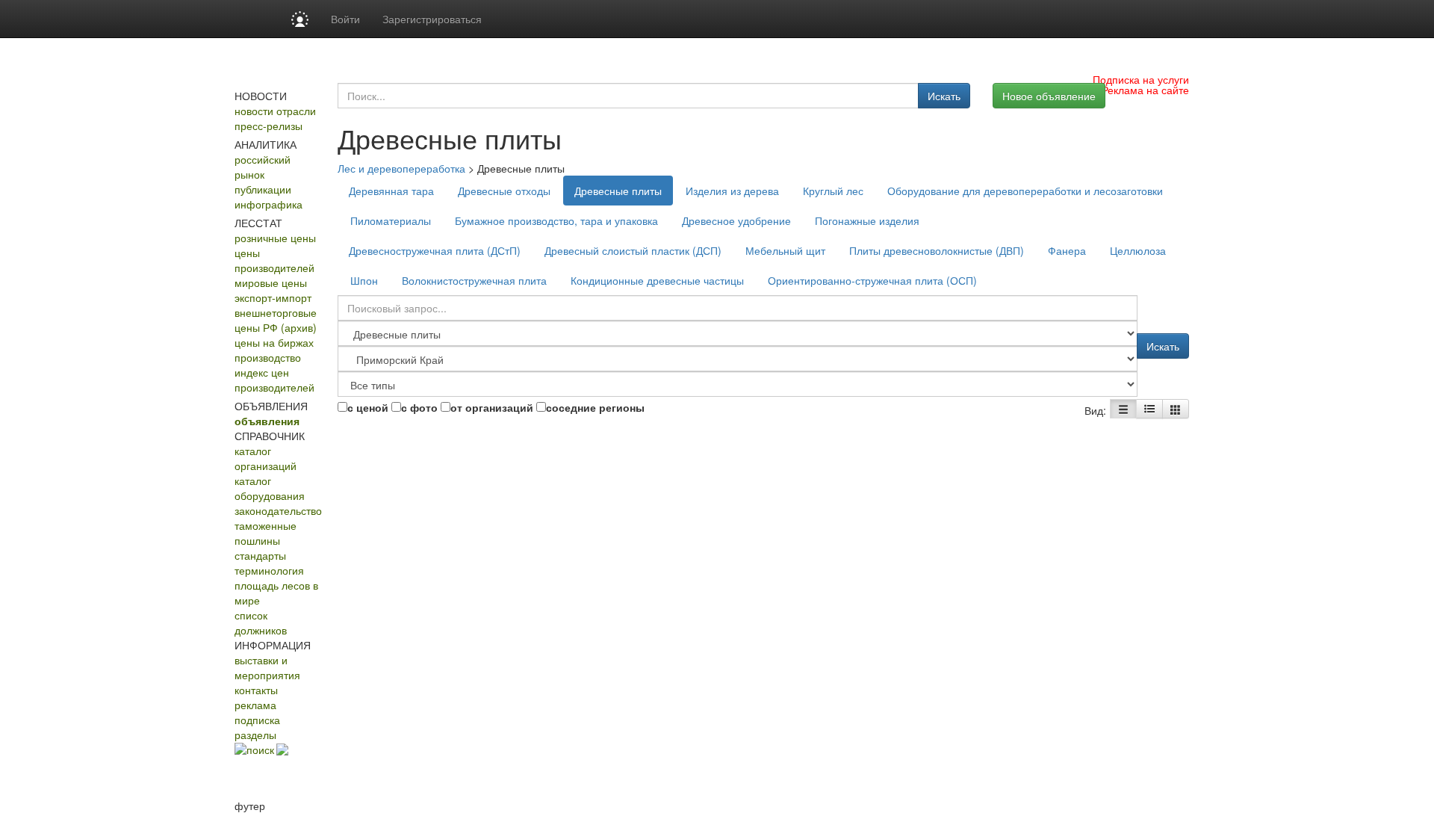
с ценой (367, 407)
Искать (944, 95)
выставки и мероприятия (267, 667)
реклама (255, 704)
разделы (255, 734)
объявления (267, 420)
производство (268, 357)
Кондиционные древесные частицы (657, 280)
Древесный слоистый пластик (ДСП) (632, 250)
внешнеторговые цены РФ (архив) (276, 320)
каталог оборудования (270, 488)
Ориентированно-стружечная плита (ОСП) (872, 280)
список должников (261, 622)
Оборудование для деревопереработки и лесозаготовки (1025, 190)
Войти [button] (345, 18)
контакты (256, 689)
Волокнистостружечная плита (474, 280)
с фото (419, 407)
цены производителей (274, 260)
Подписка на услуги (1141, 79)
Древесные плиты (618, 190)
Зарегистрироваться (432, 18)
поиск (260, 749)
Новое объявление (1049, 95)
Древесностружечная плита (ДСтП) (435, 250)
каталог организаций (266, 458)
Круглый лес (833, 190)
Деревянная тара (391, 190)
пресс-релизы (268, 125)
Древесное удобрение (736, 220)
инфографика (268, 204)
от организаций (491, 407)
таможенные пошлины (266, 533)
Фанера (1067, 250)
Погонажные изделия (867, 220)
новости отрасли (275, 110)
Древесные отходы (504, 190)
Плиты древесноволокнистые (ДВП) (936, 250)
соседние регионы (595, 407)
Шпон (364, 280)
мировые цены (271, 282)
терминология (269, 570)
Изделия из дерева (732, 190)
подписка (257, 719)
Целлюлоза (1138, 250)
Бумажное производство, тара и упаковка (556, 220)
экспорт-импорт (273, 297)
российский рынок (263, 167)
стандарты (260, 555)
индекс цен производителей (274, 380)
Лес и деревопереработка (401, 168)
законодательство (278, 510)
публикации (263, 189)
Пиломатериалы (390, 220)
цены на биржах (274, 342)
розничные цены (275, 237)
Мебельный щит (785, 250)
